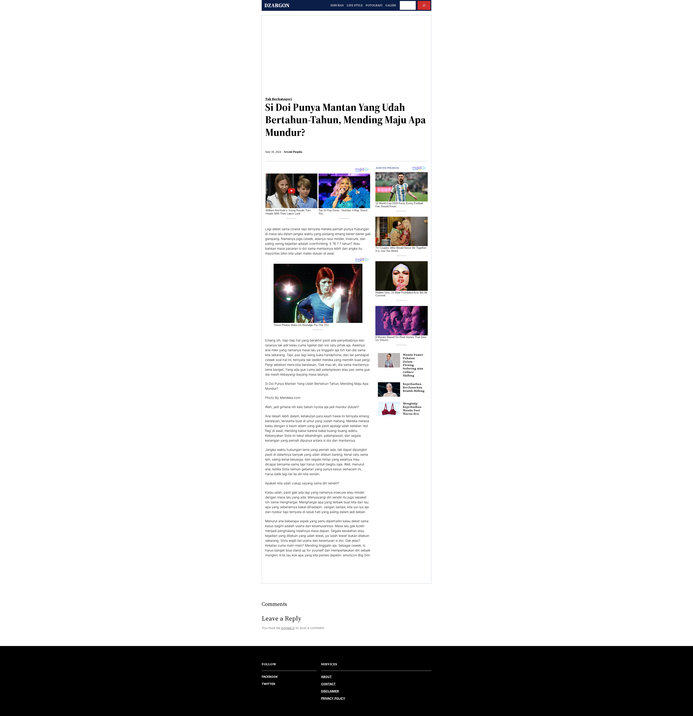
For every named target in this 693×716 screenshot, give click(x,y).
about (326, 676)
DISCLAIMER (330, 691)
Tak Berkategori (278, 99)
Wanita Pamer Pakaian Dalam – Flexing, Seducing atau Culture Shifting (413, 365)
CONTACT (328, 684)
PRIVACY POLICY (333, 698)
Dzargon (276, 5)
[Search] (424, 5)
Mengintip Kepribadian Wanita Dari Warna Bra (412, 409)
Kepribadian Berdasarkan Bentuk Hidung (413, 387)
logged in (288, 628)
